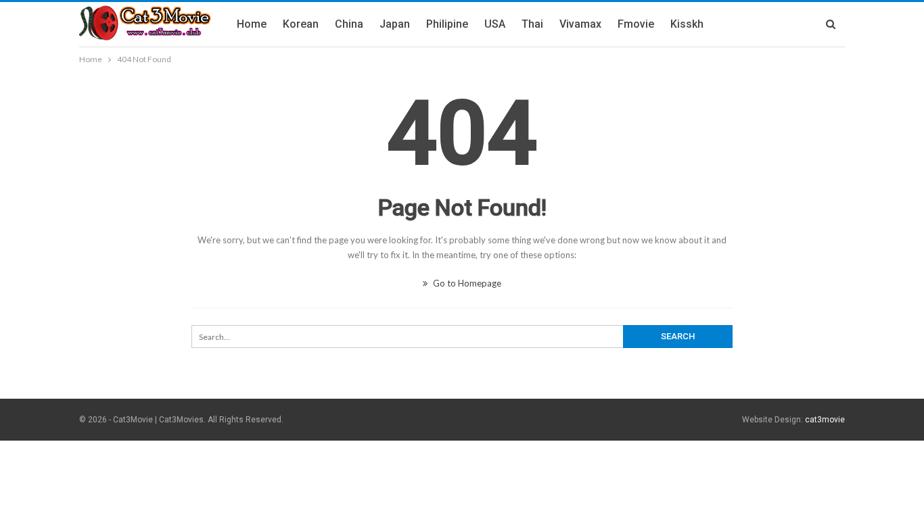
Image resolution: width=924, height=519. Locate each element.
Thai (532, 24)
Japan (394, 24)
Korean (301, 24)
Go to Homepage (466, 283)
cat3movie (825, 419)
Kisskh (686, 24)
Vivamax (580, 24)
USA (494, 24)
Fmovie (636, 24)
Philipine (447, 24)
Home (252, 24)
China (349, 24)
